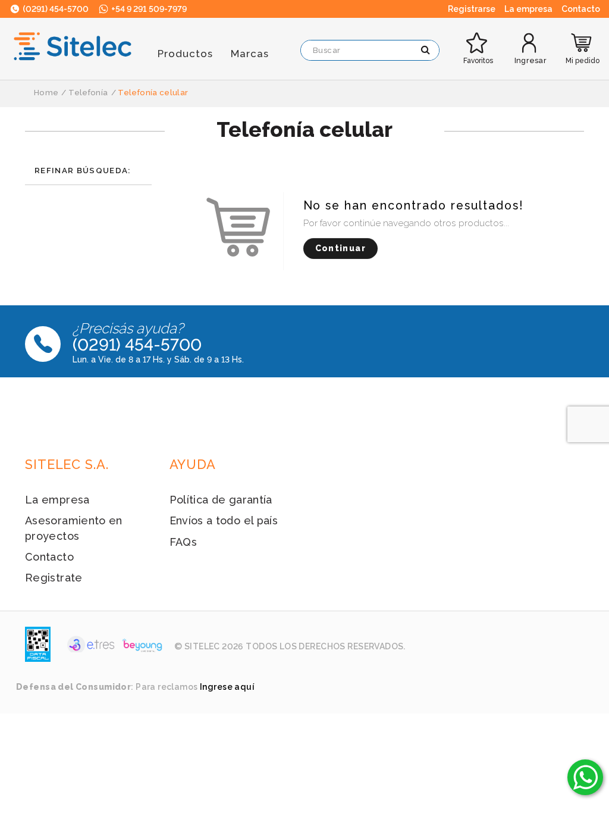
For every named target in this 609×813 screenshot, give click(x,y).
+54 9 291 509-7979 (148, 9)
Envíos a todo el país (223, 520)
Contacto (49, 557)
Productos (185, 54)
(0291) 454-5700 (55, 9)
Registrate (54, 577)
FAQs (183, 542)
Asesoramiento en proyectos (74, 528)
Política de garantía (220, 499)
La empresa (57, 499)
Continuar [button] (340, 248)
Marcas (250, 54)
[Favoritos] (478, 33)
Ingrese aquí (227, 687)
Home (46, 92)
